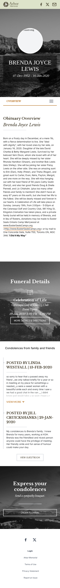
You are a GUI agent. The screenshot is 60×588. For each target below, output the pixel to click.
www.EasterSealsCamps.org (18, 225)
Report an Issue (30, 578)
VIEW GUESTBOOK (30, 457)
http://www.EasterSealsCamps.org (23, 228)
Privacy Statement (30, 571)
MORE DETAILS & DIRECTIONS (30, 320)
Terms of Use (30, 564)
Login (30, 551)
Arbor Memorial (30, 557)
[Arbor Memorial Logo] (11, 4)
